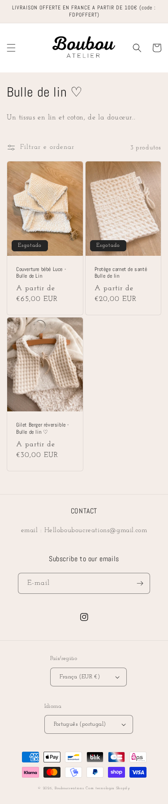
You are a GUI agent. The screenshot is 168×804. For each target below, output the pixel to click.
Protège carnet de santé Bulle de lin (121, 273)
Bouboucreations (69, 788)
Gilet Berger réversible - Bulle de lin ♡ (42, 429)
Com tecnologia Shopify (108, 788)
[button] (11, 48)
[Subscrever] (140, 583)
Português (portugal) (80, 724)
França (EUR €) (80, 677)
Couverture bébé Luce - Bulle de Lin (41, 273)
